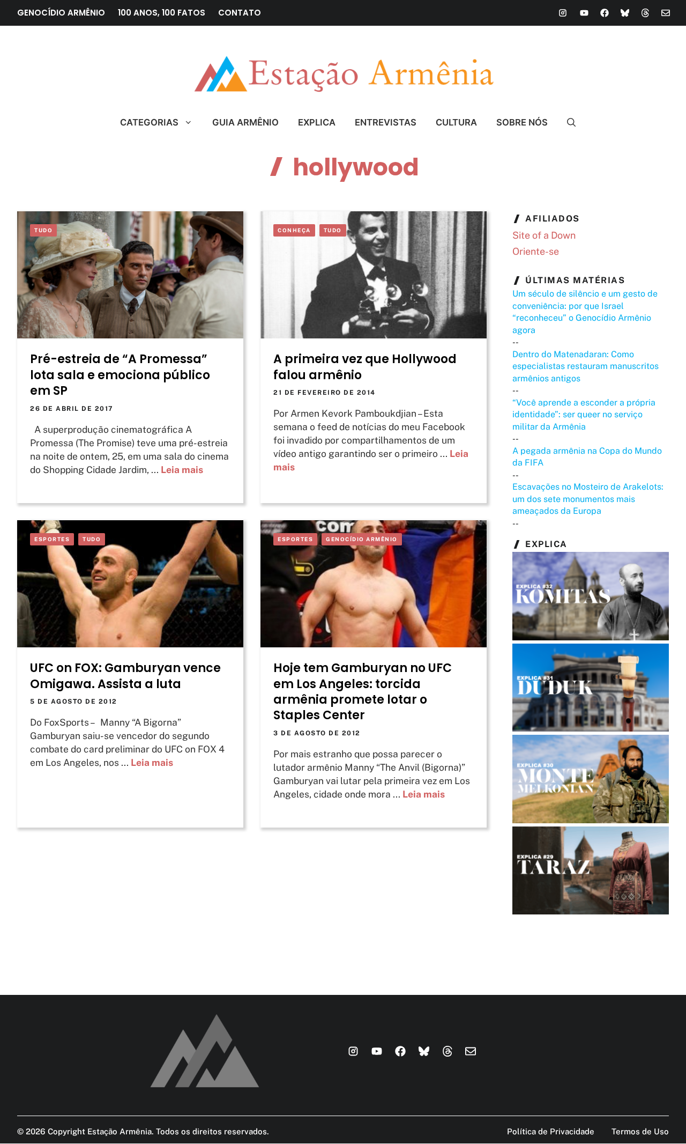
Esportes (52, 539)
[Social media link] (562, 13)
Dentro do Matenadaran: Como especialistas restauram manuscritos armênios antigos (585, 366)
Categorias (149, 122)
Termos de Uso (640, 1131)
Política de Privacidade (550, 1131)
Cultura (456, 122)
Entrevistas (385, 122)
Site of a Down (544, 235)
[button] (566, 122)
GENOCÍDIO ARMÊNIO (61, 12)
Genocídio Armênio (362, 539)
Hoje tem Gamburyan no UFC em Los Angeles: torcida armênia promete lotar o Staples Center (362, 692)
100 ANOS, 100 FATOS (161, 12)
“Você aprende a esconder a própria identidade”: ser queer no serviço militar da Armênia (583, 414)
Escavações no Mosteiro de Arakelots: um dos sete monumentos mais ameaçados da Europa (587, 499)
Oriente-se (535, 251)
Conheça (294, 230)
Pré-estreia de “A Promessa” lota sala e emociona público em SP (120, 375)
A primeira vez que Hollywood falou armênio (365, 367)
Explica (316, 122)
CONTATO (239, 12)
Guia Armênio (245, 122)
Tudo (43, 230)
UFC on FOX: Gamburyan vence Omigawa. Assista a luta (125, 676)
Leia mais (182, 469)
